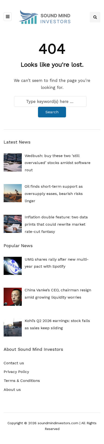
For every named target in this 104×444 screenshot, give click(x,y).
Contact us (14, 363)
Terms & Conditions (22, 380)
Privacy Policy (16, 371)
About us (12, 389)
